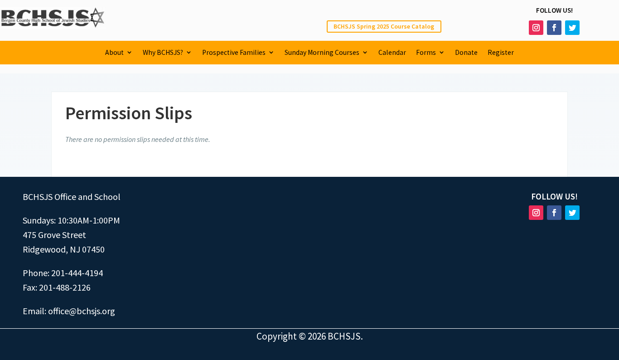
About (114, 53)
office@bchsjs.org (81, 310)
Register (501, 53)
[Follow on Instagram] (536, 27)
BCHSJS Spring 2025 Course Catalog (384, 26)
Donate (466, 53)
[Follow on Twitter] (572, 27)
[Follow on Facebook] (554, 27)
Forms (426, 53)
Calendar (392, 53)
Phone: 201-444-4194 (63, 272)
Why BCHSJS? (163, 53)
